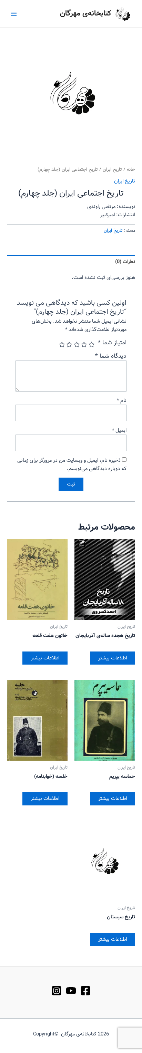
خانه (131, 169)
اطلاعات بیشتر (112, 658)
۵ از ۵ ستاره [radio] (62, 345)
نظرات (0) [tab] (125, 261)
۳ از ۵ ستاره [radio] (77, 345)
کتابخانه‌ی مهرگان (85, 13)
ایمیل (119, 430)
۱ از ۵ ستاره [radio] (92, 345)
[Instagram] (56, 991)
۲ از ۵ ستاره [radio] (84, 345)
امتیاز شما (112, 343)
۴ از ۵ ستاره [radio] (70, 345)
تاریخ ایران (112, 169)
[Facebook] (85, 991)
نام (121, 400)
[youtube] (71, 991)
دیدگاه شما (110, 356)
